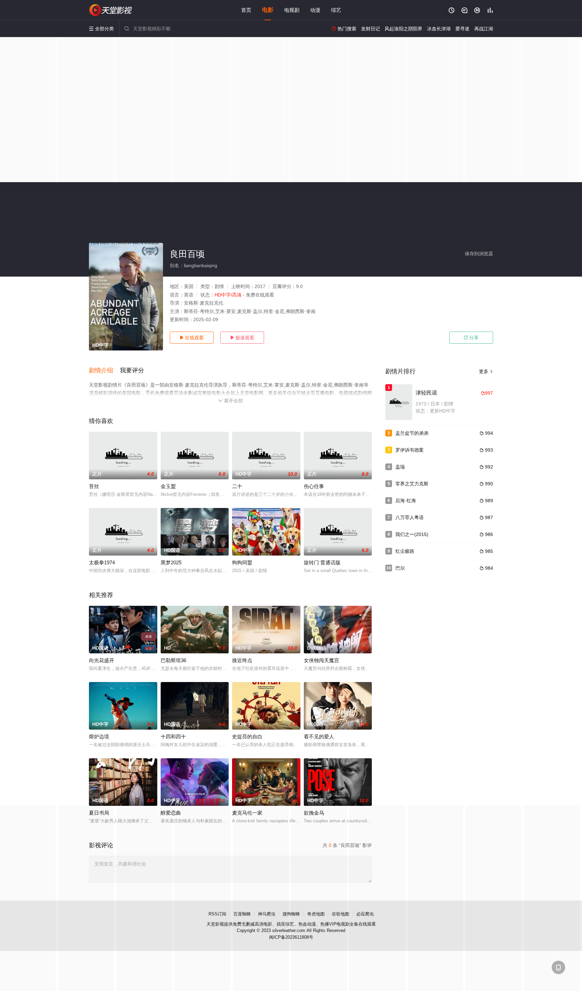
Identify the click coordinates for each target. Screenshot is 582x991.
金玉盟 (168, 486)
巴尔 (400, 568)
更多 (486, 371)
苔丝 (94, 486)
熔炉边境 (99, 736)
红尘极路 (404, 551)
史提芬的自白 (247, 736)
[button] (104, 370)
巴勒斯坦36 (173, 660)
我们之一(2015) (411, 534)
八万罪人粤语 (409, 517)
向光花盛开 (101, 660)
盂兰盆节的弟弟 (411, 433)
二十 (237, 486)
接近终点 (242, 660)
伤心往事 (314, 486)
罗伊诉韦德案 (409, 450)
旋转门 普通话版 (322, 562)
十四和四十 (173, 736)
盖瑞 (400, 467)
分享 (471, 337)
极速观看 (242, 337)
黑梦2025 (171, 562)
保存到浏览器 (479, 253)
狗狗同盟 (242, 562)
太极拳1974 (102, 562)
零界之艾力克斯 (411, 483)
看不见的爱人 (319, 736)
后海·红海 (405, 500)
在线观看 (192, 337)
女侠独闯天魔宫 (321, 660)
